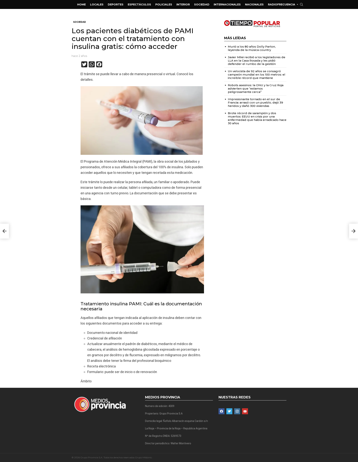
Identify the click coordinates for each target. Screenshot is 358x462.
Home (81, 4)
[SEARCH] (301, 4)
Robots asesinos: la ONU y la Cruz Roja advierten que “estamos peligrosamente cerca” (255, 88)
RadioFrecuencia (281, 4)
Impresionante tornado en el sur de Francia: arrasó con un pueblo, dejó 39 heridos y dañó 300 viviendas (255, 102)
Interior (183, 4)
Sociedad (201, 4)
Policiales (163, 4)
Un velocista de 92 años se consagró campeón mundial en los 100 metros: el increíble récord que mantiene (256, 74)
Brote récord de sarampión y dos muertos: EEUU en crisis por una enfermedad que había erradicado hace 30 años (257, 118)
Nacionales (254, 4)
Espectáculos (139, 4)
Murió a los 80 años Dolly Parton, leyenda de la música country (252, 48)
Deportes (115, 4)
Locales (96, 4)
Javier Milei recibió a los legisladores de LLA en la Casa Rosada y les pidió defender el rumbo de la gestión (256, 60)
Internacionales (227, 4)
